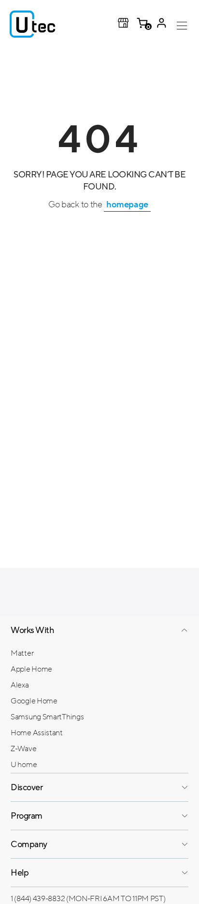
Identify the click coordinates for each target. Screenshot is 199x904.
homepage (127, 204)
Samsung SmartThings (47, 717)
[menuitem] (99, 653)
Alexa (20, 685)
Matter (22, 653)
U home (24, 764)
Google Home (34, 701)
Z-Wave (23, 748)
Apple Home (31, 669)
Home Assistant (37, 733)
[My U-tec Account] (162, 24)
